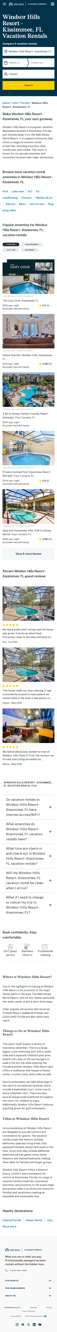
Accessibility (16, 1316)
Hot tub (11, 250)
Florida (24, 103)
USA (15, 103)
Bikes (22, 204)
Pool (5, 191)
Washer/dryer (44, 197)
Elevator (27, 197)
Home (6, 103)
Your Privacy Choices (33, 1316)
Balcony (10, 204)
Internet (30, 250)
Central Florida (12, 1220)
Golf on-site (36, 204)
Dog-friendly (32, 244)
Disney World (34, 1220)
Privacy (49, 1307)
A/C (30, 191)
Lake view (18, 191)
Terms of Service (28, 1311)
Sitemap (33, 1307)
